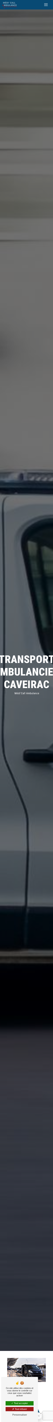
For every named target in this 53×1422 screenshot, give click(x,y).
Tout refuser (20, 1409)
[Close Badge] (40, 1413)
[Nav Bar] (46, 5)
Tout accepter (20, 1403)
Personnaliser (19, 1415)
